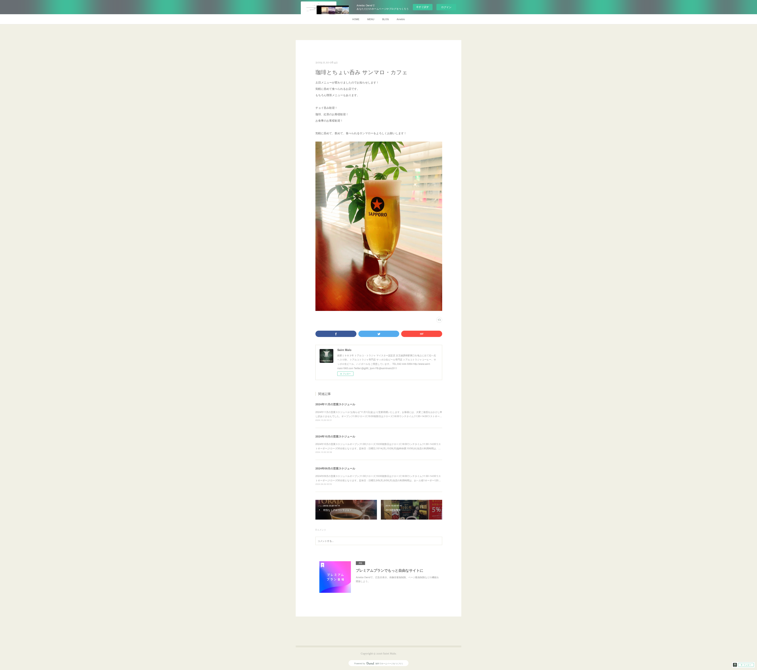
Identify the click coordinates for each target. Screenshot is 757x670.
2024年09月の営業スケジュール (335, 468)
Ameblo (401, 19)
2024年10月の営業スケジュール (335, 436)
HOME (355, 19)
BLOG (385, 19)
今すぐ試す (422, 7)
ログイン (446, 7)
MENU (370, 19)
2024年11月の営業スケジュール (335, 404)
